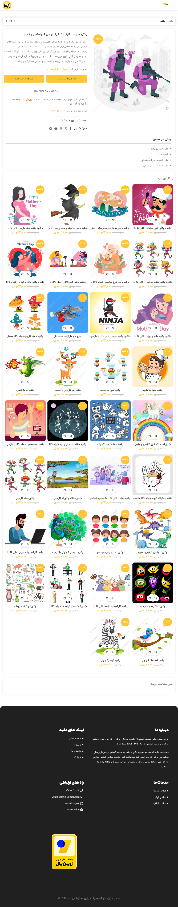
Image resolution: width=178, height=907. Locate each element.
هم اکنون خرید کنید (24, 79)
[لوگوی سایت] (7, 5)
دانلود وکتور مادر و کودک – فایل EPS (25, 282)
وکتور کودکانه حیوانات (25, 606)
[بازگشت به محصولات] (11, 21)
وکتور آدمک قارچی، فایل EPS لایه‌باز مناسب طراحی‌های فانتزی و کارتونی (25, 338)
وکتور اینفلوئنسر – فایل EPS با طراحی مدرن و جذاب (25, 446)
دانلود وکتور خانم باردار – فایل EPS (25, 228)
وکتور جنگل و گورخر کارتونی (68, 498)
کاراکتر (62, 120)
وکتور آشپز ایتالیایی (152, 390)
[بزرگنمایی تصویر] (168, 109)
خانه (171, 21)
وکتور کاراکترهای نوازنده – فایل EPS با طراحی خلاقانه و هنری (68, 608)
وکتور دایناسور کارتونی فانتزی (152, 552)
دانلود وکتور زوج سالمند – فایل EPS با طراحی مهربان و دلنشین (110, 283)
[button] (156, 220)
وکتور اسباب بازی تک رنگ (110, 444)
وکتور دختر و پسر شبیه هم (110, 552)
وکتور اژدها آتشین (25, 390)
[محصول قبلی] (15, 21)
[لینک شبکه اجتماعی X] (65, 128)
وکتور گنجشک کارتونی (153, 660)
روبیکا (29, 99)
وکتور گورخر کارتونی (110, 660)
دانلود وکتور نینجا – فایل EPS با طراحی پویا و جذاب (110, 338)
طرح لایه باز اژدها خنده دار (67, 336)
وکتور (162, 21)
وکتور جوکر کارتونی (25, 498)
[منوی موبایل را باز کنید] (173, 5)
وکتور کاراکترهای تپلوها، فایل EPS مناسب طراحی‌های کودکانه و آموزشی (110, 608)
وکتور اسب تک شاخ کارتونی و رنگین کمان (153, 446)
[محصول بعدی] (6, 21)
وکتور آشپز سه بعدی (110, 390)
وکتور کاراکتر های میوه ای (152, 606)
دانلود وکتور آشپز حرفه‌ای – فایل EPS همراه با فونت (152, 229)
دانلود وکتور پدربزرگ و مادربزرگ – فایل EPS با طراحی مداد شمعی (110, 229)
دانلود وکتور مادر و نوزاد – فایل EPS (153, 336)
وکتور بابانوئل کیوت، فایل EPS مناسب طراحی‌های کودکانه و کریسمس (152, 500)
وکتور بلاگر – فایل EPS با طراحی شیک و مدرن (110, 500)
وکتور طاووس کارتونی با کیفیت (67, 552)
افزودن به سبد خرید (66, 79)
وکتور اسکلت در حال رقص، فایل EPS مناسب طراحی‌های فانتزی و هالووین (67, 446)
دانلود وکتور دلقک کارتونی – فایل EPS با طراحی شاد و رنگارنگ (153, 283)
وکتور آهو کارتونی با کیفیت (67, 390)
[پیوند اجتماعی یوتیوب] (56, 128)
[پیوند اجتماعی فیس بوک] (70, 128)
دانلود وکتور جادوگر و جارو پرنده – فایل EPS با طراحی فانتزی (68, 229)
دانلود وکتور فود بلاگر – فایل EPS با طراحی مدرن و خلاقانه (68, 283)
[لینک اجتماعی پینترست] (50, 128)
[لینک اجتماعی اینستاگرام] (61, 128)
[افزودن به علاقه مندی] (150, 220)
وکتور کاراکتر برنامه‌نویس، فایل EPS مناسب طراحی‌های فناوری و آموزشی (25, 554)
